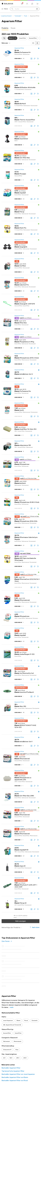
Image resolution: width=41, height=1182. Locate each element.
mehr (12, 1007)
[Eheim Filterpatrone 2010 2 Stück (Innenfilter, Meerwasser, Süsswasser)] (20, 359)
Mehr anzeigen (20, 921)
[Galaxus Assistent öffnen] (32, 3)
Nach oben (35, 927)
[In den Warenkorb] (37, 58)
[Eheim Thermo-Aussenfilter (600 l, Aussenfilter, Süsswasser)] (20, 121)
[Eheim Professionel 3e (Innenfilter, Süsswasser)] (20, 391)
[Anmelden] (27, 4)
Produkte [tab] (5, 28)
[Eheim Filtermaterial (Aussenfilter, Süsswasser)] (20, 758)
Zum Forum (6, 941)
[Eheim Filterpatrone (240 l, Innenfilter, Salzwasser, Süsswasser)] (20, 617)
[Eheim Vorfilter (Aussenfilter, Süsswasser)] (20, 265)
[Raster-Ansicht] (33, 43)
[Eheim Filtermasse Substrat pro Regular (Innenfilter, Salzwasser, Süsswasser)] (20, 539)
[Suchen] (12, 8)
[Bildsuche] (37, 9)
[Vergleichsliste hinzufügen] (31, 58)
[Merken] (34, 58)
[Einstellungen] (21, 3)
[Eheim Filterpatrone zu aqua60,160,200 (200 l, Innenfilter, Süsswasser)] (20, 778)
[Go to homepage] (7, 4)
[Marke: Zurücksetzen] (15, 38)
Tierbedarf (17, 16)
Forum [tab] (13, 28)
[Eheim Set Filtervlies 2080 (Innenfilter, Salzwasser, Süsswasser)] (20, 797)
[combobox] (4, 38)
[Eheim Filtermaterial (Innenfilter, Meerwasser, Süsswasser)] (20, 599)
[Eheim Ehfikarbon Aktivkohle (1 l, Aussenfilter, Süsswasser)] (20, 89)
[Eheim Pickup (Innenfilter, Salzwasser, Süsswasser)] (20, 211)
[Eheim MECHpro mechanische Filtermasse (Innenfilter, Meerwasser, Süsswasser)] (20, 559)
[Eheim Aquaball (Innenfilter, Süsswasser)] (20, 192)
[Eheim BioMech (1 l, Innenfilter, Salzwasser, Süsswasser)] (20, 105)
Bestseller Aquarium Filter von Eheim (15, 1077)
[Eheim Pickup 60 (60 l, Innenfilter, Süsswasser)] (20, 904)
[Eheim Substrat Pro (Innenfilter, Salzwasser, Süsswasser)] (20, 284)
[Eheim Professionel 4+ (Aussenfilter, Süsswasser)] (20, 54)
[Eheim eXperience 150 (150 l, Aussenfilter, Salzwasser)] (20, 446)
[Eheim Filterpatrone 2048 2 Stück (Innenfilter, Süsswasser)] (20, 502)
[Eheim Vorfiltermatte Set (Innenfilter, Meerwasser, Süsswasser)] (20, 673)
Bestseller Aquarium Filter (11, 1068)
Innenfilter (22, 38)
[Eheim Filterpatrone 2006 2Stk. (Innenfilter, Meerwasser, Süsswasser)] (20, 521)
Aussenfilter (33, 38)
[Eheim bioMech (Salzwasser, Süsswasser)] (20, 483)
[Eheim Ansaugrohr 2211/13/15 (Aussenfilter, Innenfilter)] (20, 303)
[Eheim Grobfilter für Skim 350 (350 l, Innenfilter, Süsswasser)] (20, 428)
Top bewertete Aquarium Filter (13, 1071)
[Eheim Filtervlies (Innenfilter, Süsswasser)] (20, 322)
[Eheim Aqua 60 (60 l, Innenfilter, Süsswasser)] (20, 867)
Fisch (25, 16)
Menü (6, 9)
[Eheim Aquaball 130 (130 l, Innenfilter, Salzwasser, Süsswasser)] (20, 851)
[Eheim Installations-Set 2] (20, 374)
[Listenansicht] (37, 43)
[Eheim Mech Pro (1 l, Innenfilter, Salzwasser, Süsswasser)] (20, 229)
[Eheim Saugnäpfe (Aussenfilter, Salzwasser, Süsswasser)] (20, 246)
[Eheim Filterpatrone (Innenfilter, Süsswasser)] (20, 464)
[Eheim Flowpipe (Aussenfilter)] (20, 175)
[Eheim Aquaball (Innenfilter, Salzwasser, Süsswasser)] (20, 71)
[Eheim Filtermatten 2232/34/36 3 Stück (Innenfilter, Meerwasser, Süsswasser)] (20, 580)
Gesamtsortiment (6, 16)
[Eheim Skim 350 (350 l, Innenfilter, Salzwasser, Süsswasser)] (20, 708)
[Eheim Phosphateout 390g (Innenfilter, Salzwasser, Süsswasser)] (20, 341)
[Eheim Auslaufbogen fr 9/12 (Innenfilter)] (20, 654)
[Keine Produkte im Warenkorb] (37, 3)
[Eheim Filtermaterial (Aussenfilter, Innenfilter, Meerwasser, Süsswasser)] (20, 833)
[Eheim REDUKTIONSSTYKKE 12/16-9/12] (20, 725)
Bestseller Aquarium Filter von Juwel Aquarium (18, 1074)
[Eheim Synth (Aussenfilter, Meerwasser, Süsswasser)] (20, 409)
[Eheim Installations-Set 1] (20, 742)
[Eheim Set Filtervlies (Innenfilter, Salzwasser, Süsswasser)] (20, 157)
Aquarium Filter (19, 48)
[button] (38, 48)
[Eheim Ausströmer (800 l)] (20, 138)
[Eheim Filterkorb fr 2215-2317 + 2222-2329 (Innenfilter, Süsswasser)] (20, 885)
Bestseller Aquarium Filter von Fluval (15, 1081)
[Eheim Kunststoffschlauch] (20, 691)
